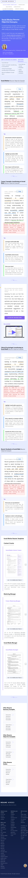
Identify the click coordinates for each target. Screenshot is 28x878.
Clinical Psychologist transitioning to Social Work (8, 69)
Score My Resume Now (15, 317)
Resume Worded (8, 1)
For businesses (24, 817)
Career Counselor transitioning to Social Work (9, 65)
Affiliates (23, 822)
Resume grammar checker (2, 845)
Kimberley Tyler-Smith (21, 50)
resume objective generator (14, 35)
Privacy (22, 837)
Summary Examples (19, 8)
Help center (23, 814)
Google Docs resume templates (4, 853)
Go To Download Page (14, 580)
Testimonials (23, 829)
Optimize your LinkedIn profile (14, 819)
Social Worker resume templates (22, 66)
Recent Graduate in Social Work (8, 73)
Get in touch (24, 816)
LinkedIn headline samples (13, 824)
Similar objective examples (21, 71)
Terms (22, 838)
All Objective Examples (8, 8)
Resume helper (4, 835)
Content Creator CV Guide (16, 585)
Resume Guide (22, 4)
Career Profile (17, 6)
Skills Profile (9, 6)
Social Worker (5, 62)
